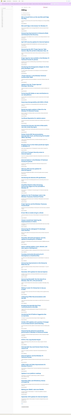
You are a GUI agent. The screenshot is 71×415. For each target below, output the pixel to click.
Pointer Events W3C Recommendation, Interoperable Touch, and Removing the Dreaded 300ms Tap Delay (35, 136)
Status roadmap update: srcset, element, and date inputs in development (34, 247)
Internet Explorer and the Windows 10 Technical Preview (32, 356)
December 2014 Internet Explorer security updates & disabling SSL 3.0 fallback (33, 238)
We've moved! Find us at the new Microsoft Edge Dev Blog (35, 17)
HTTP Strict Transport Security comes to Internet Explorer (32, 153)
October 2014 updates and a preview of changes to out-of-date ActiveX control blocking (35, 322)
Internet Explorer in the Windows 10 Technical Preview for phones (34, 160)
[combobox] (6, 8)
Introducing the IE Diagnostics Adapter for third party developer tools (35, 67)
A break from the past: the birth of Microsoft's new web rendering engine (34, 126)
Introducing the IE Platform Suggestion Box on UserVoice (33, 315)
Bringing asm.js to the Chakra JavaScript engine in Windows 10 (35, 145)
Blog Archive (26, 7)
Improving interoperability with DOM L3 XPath (34, 102)
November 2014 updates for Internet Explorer (34, 272)
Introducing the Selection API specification (33, 177)
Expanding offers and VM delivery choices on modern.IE (33, 381)
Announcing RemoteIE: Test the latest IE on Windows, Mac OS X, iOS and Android (33, 279)
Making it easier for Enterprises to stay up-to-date (33, 288)
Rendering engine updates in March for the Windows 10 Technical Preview (33, 110)
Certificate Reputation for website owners (33, 118)
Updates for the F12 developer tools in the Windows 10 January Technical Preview (33, 195)
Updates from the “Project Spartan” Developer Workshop (31, 85)
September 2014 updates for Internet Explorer (34, 397)
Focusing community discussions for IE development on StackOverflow (32, 254)
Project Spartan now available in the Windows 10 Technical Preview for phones (35, 58)
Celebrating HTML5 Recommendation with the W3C (33, 297)
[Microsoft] (1, 1)
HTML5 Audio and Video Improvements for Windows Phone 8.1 (33, 365)
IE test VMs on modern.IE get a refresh (32, 213)
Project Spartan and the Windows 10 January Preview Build (34, 204)
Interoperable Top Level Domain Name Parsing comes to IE (34, 347)
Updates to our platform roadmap (31, 373)
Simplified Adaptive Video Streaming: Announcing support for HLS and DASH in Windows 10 (33, 186)
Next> (22, 403)
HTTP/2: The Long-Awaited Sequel (31, 339)
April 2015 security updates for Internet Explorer (35, 42)
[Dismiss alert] (70, 3)
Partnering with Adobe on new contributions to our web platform (34, 94)
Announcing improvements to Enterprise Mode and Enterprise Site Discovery (34, 33)
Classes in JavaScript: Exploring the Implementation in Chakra (31, 220)
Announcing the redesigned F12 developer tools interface (33, 229)
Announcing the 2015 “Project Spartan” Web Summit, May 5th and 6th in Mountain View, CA (34, 50)
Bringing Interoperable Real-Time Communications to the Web (31, 306)
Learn (22, 7)
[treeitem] (6, 10)
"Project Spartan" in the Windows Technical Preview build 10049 (33, 76)
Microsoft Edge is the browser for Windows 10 (34, 26)
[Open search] (67, 1)
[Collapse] (12, 6)
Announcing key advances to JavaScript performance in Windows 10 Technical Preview (34, 331)
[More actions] (49, 7)
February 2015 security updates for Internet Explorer (31, 169)
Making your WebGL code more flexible (32, 389)
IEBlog (29, 7)
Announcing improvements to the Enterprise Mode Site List (34, 263)
